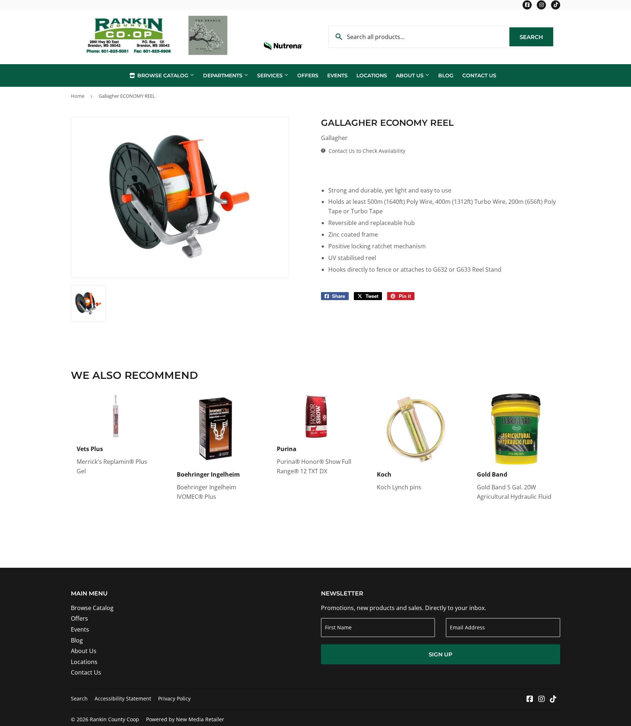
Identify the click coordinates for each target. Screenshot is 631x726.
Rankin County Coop (114, 719)
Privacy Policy (174, 698)
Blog (446, 75)
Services (270, 75)
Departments (223, 75)
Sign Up (440, 654)
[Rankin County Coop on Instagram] (541, 699)
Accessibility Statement (123, 698)
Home (77, 96)
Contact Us (479, 75)
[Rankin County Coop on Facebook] (530, 699)
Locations (371, 75)
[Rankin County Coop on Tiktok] (553, 699)
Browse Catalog (163, 75)
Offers (307, 75)
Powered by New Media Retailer (185, 719)
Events (337, 75)
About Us (410, 75)
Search (536, 37)
